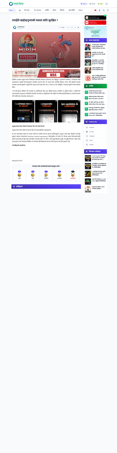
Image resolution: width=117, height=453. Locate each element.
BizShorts (85, 4)
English (101, 4)
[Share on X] (75, 27)
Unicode (93, 4)
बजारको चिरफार (21, 27)
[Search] (103, 10)
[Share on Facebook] (72, 27)
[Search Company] (106, 3)
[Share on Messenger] (78, 27)
